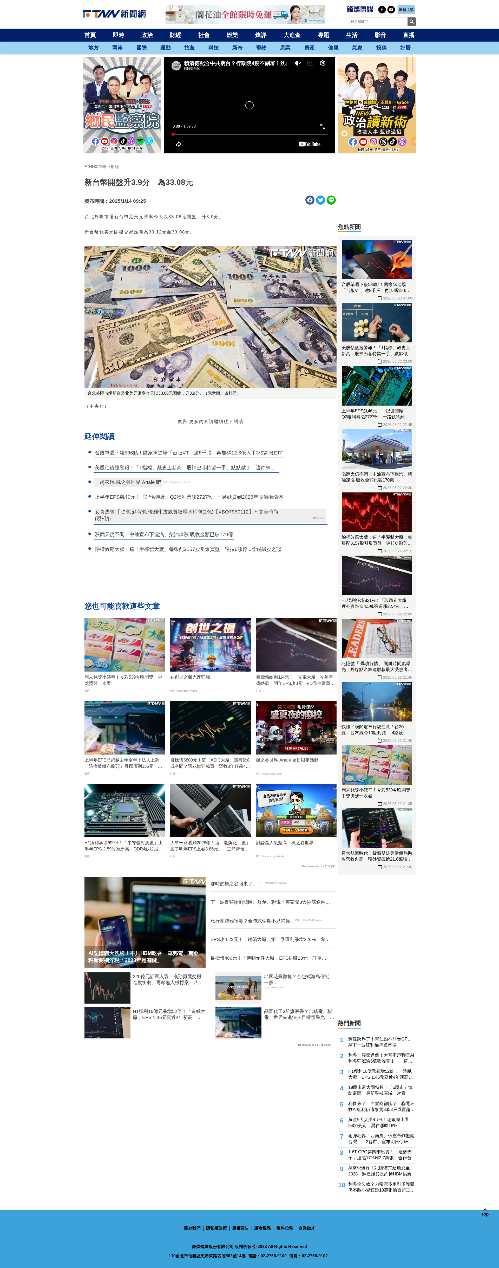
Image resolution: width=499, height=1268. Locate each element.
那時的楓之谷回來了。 (234, 883)
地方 (93, 47)
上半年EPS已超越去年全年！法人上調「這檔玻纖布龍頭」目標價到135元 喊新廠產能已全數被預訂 (123, 764)
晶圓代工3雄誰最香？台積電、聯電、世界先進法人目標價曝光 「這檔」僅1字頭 (298, 1015)
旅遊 (189, 47)
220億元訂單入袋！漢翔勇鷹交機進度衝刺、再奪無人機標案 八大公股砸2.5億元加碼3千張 (168, 980)
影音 (380, 35)
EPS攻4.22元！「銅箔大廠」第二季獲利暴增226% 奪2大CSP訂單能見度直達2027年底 (269, 939)
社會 (204, 35)
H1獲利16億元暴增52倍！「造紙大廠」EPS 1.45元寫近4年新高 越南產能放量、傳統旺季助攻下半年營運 (169, 1015)
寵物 (261, 47)
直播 (409, 35)
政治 (147, 35)
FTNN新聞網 (95, 166)
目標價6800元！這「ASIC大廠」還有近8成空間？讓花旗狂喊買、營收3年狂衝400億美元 (210, 764)
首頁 (90, 35)
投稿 (381, 47)
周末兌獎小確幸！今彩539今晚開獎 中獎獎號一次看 (123, 680)
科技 (213, 47)
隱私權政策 (216, 1228)
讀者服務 (262, 1228)
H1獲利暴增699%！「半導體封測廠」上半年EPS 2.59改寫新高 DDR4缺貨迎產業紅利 (123, 846)
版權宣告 (240, 1228)
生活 (352, 35)
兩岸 (117, 47)
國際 (141, 47)
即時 (118, 35)
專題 (323, 35)
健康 (333, 47)
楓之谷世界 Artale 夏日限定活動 (287, 760)
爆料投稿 (285, 1228)
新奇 (237, 47)
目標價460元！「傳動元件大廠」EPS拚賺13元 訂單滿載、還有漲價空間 (268, 958)
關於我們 (192, 1228)
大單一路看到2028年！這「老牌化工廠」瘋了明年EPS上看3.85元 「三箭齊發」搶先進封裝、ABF (210, 846)
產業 (285, 47)
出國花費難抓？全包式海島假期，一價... (299, 979)
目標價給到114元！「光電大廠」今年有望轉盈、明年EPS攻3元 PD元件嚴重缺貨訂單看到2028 (295, 681)
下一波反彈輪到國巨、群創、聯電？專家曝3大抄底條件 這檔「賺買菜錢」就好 (270, 902)
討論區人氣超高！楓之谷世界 (284, 842)
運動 (165, 47)
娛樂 (232, 35)
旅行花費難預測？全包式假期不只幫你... (252, 921)
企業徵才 (307, 1228)
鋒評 (261, 35)
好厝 (405, 47)
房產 (309, 47)
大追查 (292, 35)
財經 (175, 35)
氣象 (357, 47)
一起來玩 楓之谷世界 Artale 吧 (128, 482)
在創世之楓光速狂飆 (190, 677)
